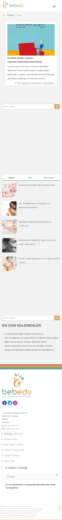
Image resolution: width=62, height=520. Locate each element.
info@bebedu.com (12, 429)
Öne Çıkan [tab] (49, 177)
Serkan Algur (30, 517)
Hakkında (13, 433)
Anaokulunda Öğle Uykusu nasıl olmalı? (37, 185)
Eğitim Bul (9, 461)
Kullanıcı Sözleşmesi (14, 450)
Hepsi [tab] (11, 177)
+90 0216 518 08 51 (11, 425)
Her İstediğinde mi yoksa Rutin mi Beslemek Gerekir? (32, 338)
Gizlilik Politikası (11, 455)
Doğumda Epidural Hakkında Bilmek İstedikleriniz (29, 350)
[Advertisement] (31, 140)
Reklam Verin (10, 439)
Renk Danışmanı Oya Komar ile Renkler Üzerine (29, 346)
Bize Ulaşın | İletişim (14, 444)
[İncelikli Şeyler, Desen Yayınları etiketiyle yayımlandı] (31, 40)
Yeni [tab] (30, 177)
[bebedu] (3, 15)
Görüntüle (48, 83)
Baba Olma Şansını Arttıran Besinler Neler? (26, 342)
